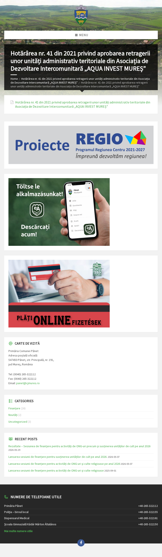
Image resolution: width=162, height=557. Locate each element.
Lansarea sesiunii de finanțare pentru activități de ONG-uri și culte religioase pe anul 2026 (64, 464)
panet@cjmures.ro (28, 383)
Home (14, 79)
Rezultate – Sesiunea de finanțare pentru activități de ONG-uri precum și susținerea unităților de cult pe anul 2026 (79, 446)
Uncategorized (17, 422)
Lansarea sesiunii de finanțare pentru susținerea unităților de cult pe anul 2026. (57, 457)
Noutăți (13, 415)
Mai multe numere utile (18, 531)
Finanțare (14, 408)
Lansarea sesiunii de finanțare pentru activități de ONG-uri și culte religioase (56, 470)
